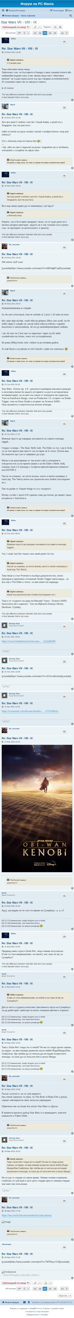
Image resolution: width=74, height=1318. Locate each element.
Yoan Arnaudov (43, 1311)
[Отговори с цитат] (64, 41)
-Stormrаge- (7, 1244)
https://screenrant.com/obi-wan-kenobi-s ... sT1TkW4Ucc (30, 711)
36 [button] (40, 33)
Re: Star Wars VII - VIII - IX (20, 48)
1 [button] (28, 33)
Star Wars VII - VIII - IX (19, 22)
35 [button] (35, 33)
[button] (19, 33)
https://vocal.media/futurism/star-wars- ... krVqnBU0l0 (28, 641)
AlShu (13, 39)
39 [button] (55, 33)
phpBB (33, 1308)
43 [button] (62, 33)
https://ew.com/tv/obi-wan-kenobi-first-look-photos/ (27, 1215)
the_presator (14, 244)
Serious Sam (14, 623)
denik (4, 893)
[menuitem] (15, 10)
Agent (12, 105)
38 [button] (50, 33)
